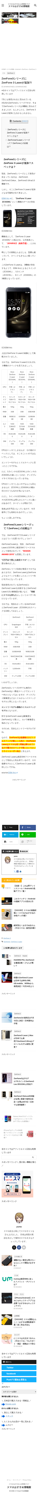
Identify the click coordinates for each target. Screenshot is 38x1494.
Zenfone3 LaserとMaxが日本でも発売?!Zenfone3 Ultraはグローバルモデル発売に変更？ (24, 1041)
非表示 (25, 121)
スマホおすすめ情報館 (19, 6)
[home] (20, 872)
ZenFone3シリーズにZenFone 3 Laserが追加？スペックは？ (18, 132)
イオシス (9, 1416)
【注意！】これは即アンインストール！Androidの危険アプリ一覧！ (24, 888)
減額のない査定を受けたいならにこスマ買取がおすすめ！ (24, 1263)
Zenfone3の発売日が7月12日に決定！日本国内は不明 (24, 1021)
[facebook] (18, 872)
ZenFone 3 (7, 938)
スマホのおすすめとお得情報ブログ (19, 1484)
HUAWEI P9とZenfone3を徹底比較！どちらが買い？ (24, 963)
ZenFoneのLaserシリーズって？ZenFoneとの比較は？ (18, 143)
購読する (8, 1362)
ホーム (9, 1480)
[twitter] (15, 872)
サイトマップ (16, 1480)
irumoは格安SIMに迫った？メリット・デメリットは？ (24, 1281)
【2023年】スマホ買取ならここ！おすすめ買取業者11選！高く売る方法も (25, 1322)
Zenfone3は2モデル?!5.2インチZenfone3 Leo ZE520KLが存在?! (24, 1081)
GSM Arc (5, 198)
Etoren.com (10, 1404)
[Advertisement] (19, 45)
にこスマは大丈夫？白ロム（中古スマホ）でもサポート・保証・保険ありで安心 (24, 1341)
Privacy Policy (27, 1480)
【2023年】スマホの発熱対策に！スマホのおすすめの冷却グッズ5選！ (25, 913)
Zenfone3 (7, 941)
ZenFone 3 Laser (16, 941)
